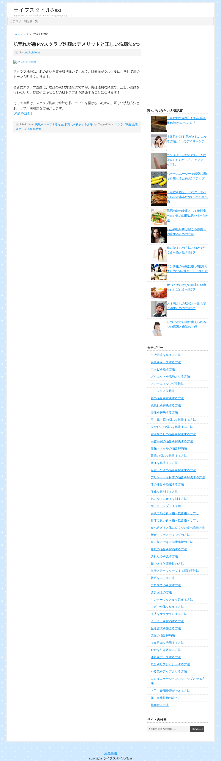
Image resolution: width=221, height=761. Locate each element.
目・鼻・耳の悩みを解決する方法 (173, 419)
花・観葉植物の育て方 (166, 698)
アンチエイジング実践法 (167, 383)
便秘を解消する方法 (164, 491)
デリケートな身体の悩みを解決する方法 (178, 477)
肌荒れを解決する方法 (79, 124)
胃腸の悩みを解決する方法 (169, 455)
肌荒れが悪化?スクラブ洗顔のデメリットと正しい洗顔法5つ (76, 44)
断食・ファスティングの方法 (170, 534)
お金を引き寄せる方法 (166, 650)
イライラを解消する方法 (167, 621)
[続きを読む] (22, 113)
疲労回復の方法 (161, 592)
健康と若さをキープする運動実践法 (175, 570)
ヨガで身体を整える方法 (167, 606)
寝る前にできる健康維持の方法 (172, 542)
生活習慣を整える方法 (166, 628)
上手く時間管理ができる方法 (170, 690)
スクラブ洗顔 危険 (126, 124)
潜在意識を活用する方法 (167, 642)
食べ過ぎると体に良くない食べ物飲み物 (178, 527)
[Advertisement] (177, 68)
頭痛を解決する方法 (164, 412)
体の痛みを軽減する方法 (167, 484)
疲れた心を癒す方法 (164, 556)
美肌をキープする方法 (49, 124)
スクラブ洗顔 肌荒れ (28, 129)
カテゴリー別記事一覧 (24, 21)
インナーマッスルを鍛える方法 (172, 599)
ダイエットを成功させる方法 (170, 376)
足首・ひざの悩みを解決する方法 (173, 470)
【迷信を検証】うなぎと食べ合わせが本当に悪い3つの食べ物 (187, 197)
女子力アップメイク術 (166, 506)
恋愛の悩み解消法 (163, 635)
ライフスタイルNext (37, 10)
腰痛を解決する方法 (164, 463)
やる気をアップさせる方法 (169, 671)
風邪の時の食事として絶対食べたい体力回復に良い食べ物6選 (187, 215)
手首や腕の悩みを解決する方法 (172, 441)
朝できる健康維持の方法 (167, 563)
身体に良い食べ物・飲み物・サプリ (175, 520)
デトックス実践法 (163, 391)
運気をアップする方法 (166, 657)
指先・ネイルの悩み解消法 (169, 448)
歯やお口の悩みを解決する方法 (172, 427)
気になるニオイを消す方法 (169, 499)
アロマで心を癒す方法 (166, 585)
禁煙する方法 (160, 705)
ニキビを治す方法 (163, 369)
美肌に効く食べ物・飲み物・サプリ (175, 513)
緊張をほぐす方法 (163, 578)
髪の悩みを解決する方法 (167, 398)
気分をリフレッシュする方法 (170, 664)
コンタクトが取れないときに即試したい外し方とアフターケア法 (186, 160)
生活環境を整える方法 (166, 355)
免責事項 (110, 753)
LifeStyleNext (32, 52)
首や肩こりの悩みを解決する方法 (173, 434)
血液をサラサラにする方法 (169, 614)
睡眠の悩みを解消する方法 (169, 549)
